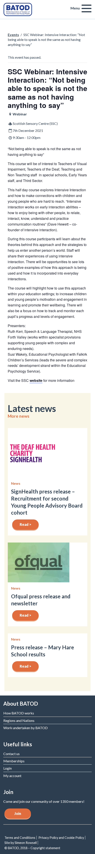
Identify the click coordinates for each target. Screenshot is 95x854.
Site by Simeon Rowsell (20, 843)
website (36, 380)
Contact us (11, 754)
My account (12, 776)
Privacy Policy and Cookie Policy (61, 837)
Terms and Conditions (19, 837)
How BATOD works (18, 713)
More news (18, 416)
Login (7, 768)
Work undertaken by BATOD (25, 728)
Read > (25, 524)
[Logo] (18, 9)
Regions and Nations (18, 720)
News (15, 483)
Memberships (14, 761)
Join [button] (17, 813)
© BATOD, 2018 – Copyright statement (32, 848)
